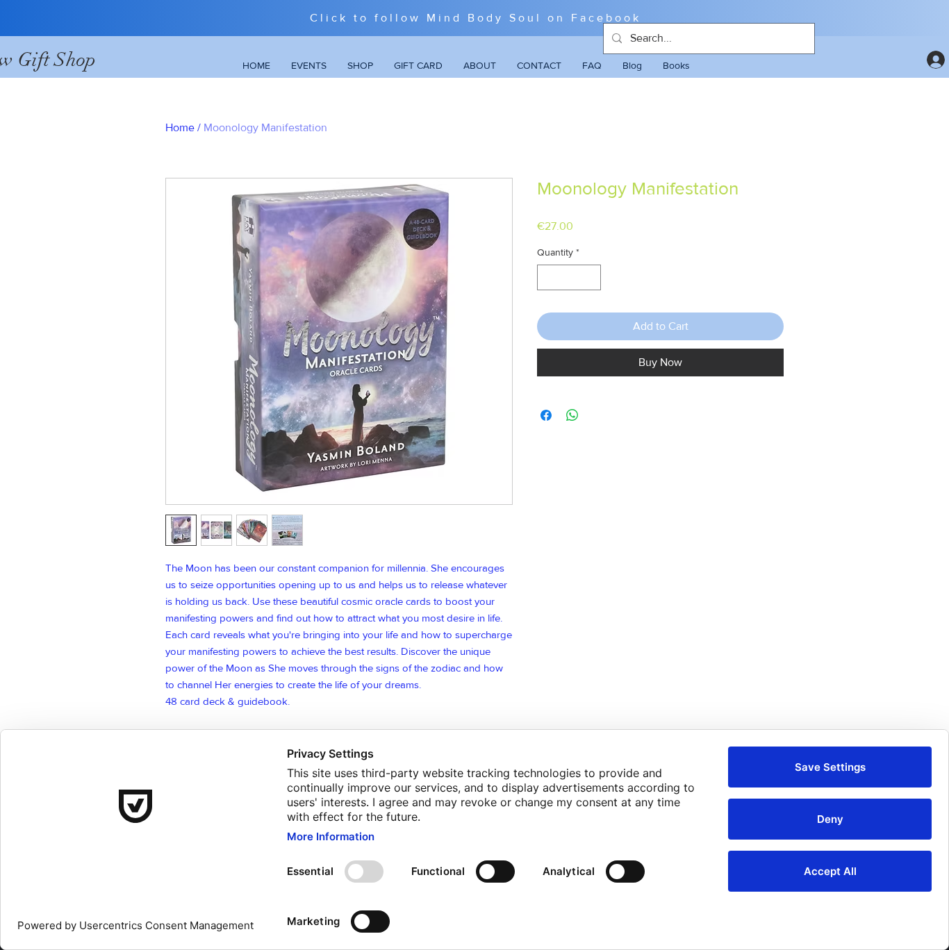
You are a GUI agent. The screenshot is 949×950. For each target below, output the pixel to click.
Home (180, 127)
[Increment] (590, 277)
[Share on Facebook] (546, 415)
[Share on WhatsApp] (572, 415)
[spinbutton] (568, 277)
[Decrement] (547, 277)
